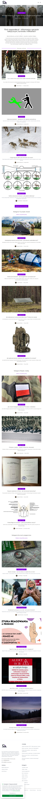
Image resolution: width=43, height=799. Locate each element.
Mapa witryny (39, 790)
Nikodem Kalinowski (5, 767)
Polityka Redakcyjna (33, 790)
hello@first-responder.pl (7, 762)
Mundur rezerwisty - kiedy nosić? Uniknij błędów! (30, 748)
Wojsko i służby (21, 404)
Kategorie (24, 765)
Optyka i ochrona (21, 193)
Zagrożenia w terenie (21, 155)
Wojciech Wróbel (5, 769)
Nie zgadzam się (12, 793)
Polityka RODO (26, 790)
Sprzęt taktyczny (25, 782)
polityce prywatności (16, 790)
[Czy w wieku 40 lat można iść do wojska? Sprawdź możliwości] (21, 65)
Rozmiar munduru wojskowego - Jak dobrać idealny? (31, 753)
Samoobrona (21, 116)
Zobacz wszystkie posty (21, 214)
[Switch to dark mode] (38, 2)
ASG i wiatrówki (24, 780)
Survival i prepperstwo (21, 569)
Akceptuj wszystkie (12, 795)
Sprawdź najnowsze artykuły (21, 206)
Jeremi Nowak (4, 771)
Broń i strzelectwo (25, 773)
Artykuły (24, 744)
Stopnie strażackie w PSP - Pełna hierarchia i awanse (31, 746)
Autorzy (3, 765)
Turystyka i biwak (21, 12)
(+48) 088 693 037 (6, 760)
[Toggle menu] (40, 2)
